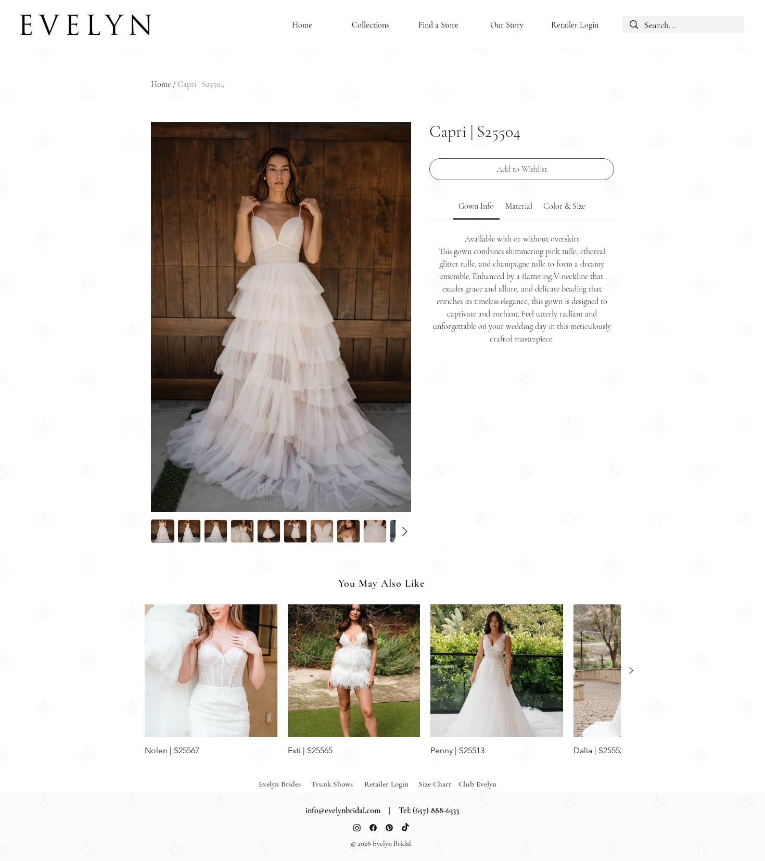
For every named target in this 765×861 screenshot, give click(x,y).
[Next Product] (631, 670)
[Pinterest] (389, 827)
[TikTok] (405, 827)
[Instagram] (357, 827)
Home (161, 84)
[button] (370, 25)
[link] (476, 206)
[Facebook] (373, 827)
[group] (383, 680)
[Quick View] (211, 670)
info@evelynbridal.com (342, 810)
